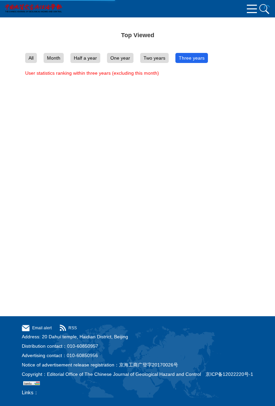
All (31, 58)
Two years (154, 58)
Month (53, 58)
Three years (192, 58)
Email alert (42, 328)
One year (120, 58)
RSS (72, 328)
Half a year (85, 58)
